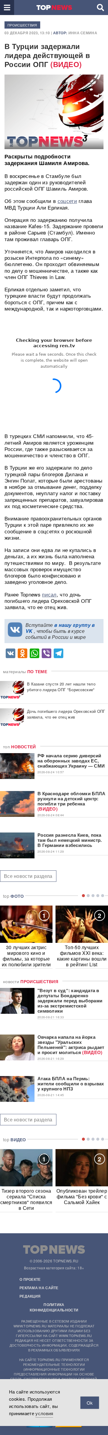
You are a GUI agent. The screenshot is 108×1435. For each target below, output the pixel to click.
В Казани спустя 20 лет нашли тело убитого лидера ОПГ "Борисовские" (61, 686)
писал (49, 594)
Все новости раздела (28, 875)
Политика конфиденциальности (54, 1307)
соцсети (67, 200)
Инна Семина (82, 32)
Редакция (30, 1296)
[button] (7, 7)
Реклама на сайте (39, 1287)
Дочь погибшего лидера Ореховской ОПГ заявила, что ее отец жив (66, 714)
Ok (90, 1403)
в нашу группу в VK (60, 627)
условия (44, 1413)
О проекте (30, 1279)
